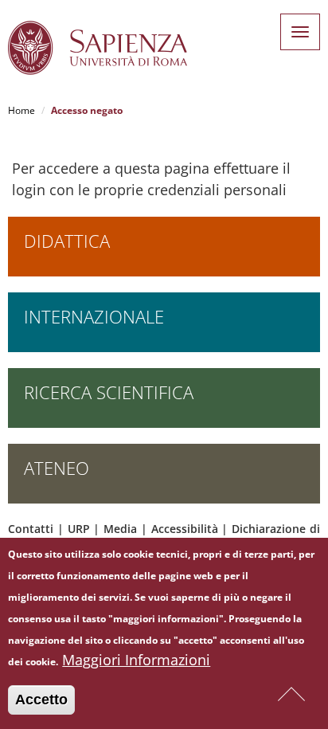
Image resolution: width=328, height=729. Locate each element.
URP (79, 528)
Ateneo (56, 468)
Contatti (30, 528)
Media (120, 528)
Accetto (41, 699)
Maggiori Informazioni (136, 659)
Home (21, 110)
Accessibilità (184, 528)
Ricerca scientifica (108, 392)
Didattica (67, 241)
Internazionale (94, 316)
